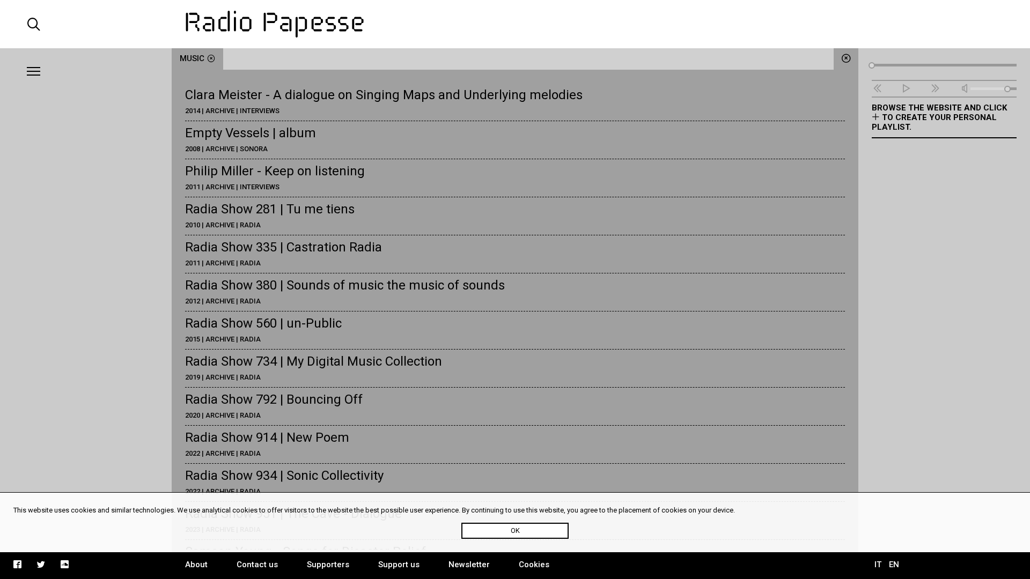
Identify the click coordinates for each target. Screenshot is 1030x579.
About (196, 564)
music (192, 58)
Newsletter (469, 564)
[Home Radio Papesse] (515, 24)
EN (894, 564)
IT (877, 564)
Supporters (328, 564)
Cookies (534, 564)
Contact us (257, 564)
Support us (399, 564)
